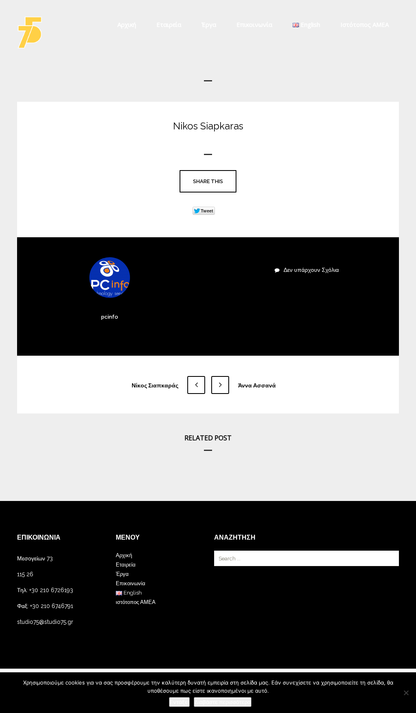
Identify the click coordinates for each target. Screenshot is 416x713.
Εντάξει (179, 702)
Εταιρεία (168, 24)
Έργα (209, 24)
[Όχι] (406, 693)
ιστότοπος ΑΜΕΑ (364, 24)
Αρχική (126, 24)
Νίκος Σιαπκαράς (156, 385)
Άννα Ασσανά (256, 385)
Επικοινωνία (254, 24)
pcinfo (109, 317)
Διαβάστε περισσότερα (223, 702)
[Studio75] (29, 32)
